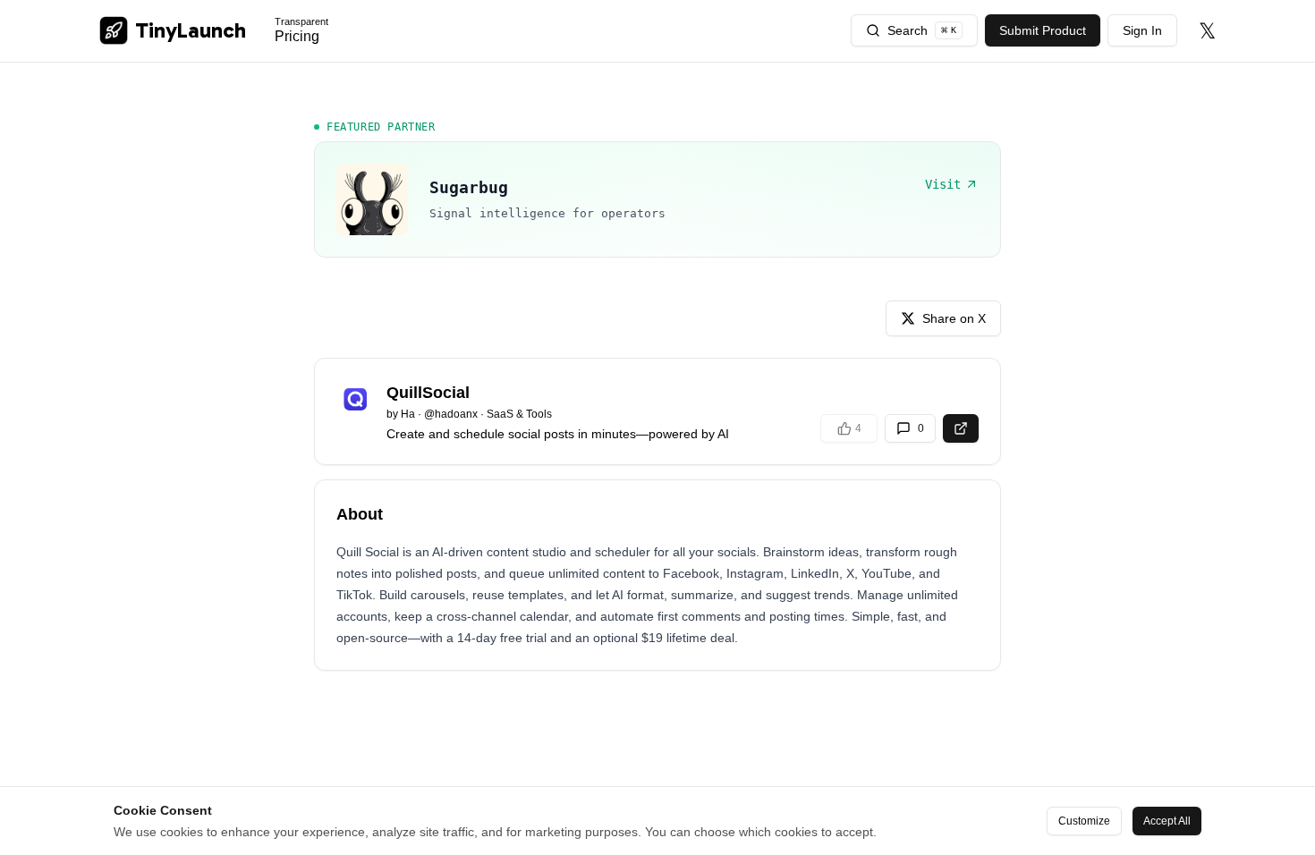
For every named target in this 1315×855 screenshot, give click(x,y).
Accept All (1167, 821)
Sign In (1142, 30)
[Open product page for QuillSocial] (961, 428)
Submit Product (1042, 30)
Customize (1084, 821)
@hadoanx (451, 414)
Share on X (954, 318)
